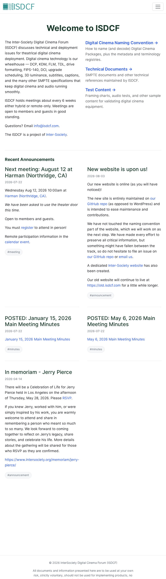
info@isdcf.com (46, 126)
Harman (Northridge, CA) (25, 196)
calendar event (17, 242)
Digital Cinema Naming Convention (121, 42)
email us (125, 257)
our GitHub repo (100, 257)
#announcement (100, 295)
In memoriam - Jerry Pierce (38, 372)
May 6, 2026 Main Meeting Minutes (116, 339)
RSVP (67, 398)
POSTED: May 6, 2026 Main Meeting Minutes (121, 321)
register (27, 228)
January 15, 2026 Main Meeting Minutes (37, 339)
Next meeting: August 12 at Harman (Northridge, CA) (38, 172)
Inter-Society (56, 135)
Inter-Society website (125, 265)
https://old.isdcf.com (104, 285)
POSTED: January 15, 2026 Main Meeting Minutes (38, 321)
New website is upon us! (117, 169)
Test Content (100, 89)
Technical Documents (108, 69)
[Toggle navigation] (158, 7)
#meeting (13, 252)
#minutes (13, 349)
